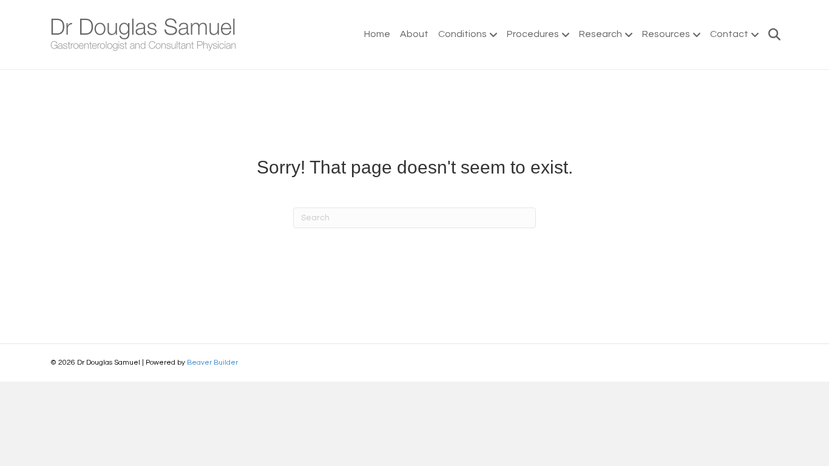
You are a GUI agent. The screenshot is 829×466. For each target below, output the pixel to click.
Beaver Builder (212, 362)
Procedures (533, 34)
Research (600, 34)
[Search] (771, 35)
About (414, 34)
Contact (729, 34)
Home (377, 34)
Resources (666, 34)
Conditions (462, 34)
